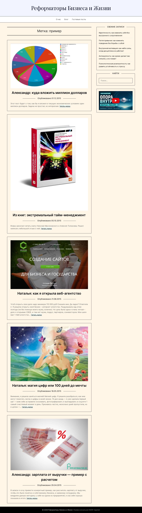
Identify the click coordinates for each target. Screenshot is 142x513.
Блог (66, 19)
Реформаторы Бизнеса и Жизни (71, 7)
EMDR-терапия (94, 510)
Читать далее (64, 106)
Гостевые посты (79, 19)
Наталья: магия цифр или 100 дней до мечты (49, 385)
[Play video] (115, 100)
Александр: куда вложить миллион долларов (49, 93)
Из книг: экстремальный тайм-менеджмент (49, 215)
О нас (58, 19)
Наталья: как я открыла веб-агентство (49, 293)
